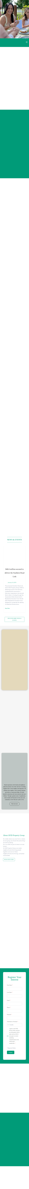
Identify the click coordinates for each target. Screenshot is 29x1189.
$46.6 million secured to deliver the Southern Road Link (14, 573)
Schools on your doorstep (14, 509)
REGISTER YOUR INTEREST (14, 104)
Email (8, 1000)
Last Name (10, 992)
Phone (9, 1007)
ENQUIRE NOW (10, 959)
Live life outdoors (9, 476)
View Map (13, 1135)
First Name (10, 985)
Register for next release (9, 360)
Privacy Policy (12, 1030)
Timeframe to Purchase (12, 1021)
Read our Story (9, 859)
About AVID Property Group (14, 835)
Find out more (8, 526)
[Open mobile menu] (26, 42)
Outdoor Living (10, 453)
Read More (7, 608)
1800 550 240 (14, 1154)
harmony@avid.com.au (14, 1156)
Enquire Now (13, 1160)
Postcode (9, 1014)
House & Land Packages (12, 345)
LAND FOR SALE (8, 954)
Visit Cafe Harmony (9, 419)
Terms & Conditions (23, 1184)
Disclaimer (18, 1183)
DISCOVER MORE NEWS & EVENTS (14, 619)
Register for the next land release (11, 319)
